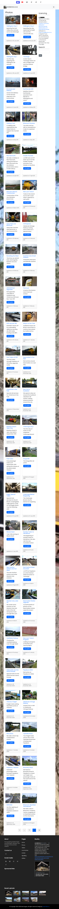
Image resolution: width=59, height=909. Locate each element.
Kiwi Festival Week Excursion (29, 568)
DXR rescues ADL (12, 323)
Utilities (23, 858)
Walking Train (11, 123)
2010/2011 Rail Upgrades (11, 288)
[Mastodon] (13, 861)
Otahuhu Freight (12, 702)
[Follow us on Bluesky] (26, 2)
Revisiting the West (13, 256)
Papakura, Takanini (12, 767)
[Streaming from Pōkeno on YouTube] (22, 2)
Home (23, 842)
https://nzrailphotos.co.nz (45, 32)
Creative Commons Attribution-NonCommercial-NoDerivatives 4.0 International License (44, 26)
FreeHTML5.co (46, 906)
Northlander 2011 (28, 89)
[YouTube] (5, 861)
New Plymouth (11, 156)
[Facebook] (5, 864)
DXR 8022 (9, 805)
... (24, 830)
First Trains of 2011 (12, 357)
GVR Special (27, 224)
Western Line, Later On (12, 601)
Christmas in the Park (12, 390)
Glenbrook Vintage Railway (29, 702)
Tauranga (26, 57)
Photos (23, 845)
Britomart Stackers (29, 123)
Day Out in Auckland (26, 390)
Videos (23, 847)
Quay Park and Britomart (11, 224)
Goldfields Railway (12, 638)
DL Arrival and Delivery (11, 89)
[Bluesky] (9, 861)
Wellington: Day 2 (28, 26)
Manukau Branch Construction (12, 192)
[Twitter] (17, 861)
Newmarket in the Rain (28, 358)
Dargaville (26, 459)
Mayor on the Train (29, 323)
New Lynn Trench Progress (28, 638)
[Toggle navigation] (53, 7)
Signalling (24, 855)
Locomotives (25, 850)
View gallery (10, 35)
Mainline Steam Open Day (11, 427)
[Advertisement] (12, 878)
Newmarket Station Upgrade (29, 601)
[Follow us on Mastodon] (31, 2)
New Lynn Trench (28, 192)
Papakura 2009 (28, 670)
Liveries (23, 853)
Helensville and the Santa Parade (12, 670)
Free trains (10, 459)
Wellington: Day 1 (12, 57)
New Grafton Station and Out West (12, 568)
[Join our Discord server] (18, 2)
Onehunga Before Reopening (28, 495)
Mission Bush (11, 532)
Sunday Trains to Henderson (28, 532)
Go (40, 55)
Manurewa (10, 733)
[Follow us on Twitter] (36, 2)
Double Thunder (28, 156)
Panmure (26, 288)
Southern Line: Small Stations (29, 256)
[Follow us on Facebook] (40, 2)
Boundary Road (28, 767)
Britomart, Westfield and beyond (29, 805)
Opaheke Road (28, 733)
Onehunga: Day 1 (28, 426)
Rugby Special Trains (11, 495)
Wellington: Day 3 (12, 26)
